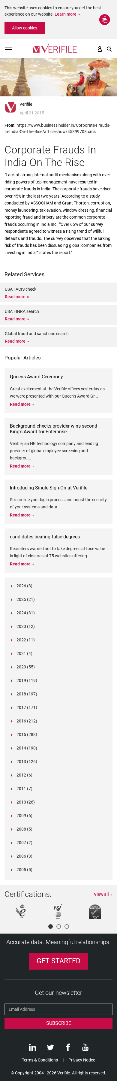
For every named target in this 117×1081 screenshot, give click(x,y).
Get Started (58, 961)
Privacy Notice (81, 1060)
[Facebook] (68, 1048)
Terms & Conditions (40, 1060)
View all (101, 894)
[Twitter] (50, 1048)
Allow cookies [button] (24, 28)
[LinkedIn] (32, 1048)
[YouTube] (85, 1048)
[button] (50, 926)
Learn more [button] (65, 14)
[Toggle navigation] (8, 49)
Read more (15, 296)
